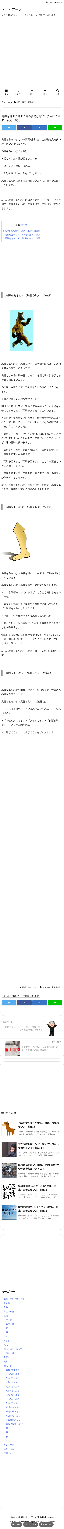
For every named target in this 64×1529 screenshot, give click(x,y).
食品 (6, 1307)
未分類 (7, 1303)
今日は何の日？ (13, 1420)
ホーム (7, 102)
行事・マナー (10, 1453)
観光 (6, 1344)
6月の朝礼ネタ (13, 1390)
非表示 (24, 224)
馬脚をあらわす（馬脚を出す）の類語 (21, 238)
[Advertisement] (32, 54)
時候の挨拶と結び (14, 1424)
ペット (7, 1340)
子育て (7, 1357)
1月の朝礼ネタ (12, 1369)
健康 (6, 1315)
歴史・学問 (9, 1445)
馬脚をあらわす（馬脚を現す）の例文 (21, 234)
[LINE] (55, 127)
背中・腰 (10, 1324)
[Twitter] (9, 127)
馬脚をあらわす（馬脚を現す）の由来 (21, 230)
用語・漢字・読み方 (25, 102)
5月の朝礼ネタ (13, 1386)
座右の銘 (10, 1353)
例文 (44, 987)
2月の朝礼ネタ (13, 1374)
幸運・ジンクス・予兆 (14, 1299)
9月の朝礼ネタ (13, 1403)
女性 (6, 1336)
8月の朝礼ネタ (13, 1399)
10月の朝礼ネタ (13, 1407)
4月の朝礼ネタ (13, 1382)
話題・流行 (9, 1449)
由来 (53, 987)
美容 (6, 1361)
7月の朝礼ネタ (13, 1395)
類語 (58, 987)
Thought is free (48, 1522)
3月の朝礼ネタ (13, 1378)
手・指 (9, 1319)
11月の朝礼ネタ (13, 1411)
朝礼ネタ (8, 1365)
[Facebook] (24, 127)
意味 (49, 987)
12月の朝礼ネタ (13, 1415)
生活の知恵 (9, 1311)
